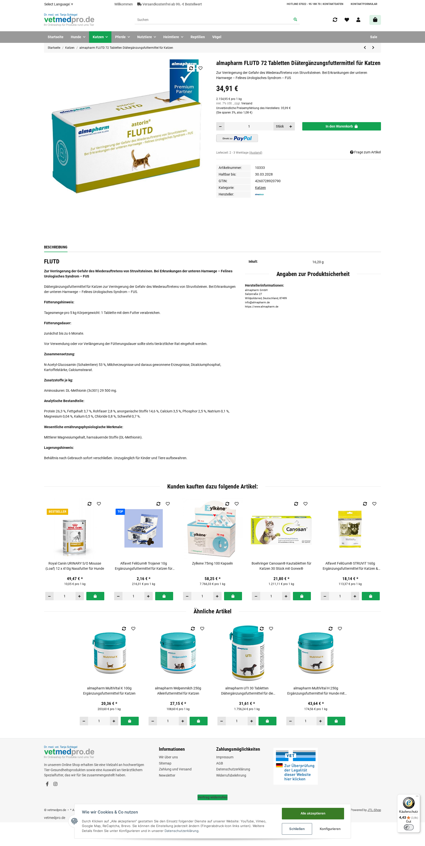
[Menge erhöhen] (291, 126)
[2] (237, 138)
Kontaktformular (364, 4)
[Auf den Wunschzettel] (200, 68)
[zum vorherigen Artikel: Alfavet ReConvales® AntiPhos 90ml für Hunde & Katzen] (365, 48)
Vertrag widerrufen (212, 797)
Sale (373, 37)
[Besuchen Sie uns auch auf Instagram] (55, 784)
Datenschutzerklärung (233, 769)
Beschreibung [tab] (55, 247)
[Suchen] (295, 20)
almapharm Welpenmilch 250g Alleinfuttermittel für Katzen (178, 690)
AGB (219, 763)
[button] (358, 19)
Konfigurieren (330, 829)
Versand (246, 103)
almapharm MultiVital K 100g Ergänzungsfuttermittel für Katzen (109, 690)
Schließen (297, 829)
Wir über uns (168, 757)
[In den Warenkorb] (95, 596)
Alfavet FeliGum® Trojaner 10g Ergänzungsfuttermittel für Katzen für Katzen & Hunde (143, 566)
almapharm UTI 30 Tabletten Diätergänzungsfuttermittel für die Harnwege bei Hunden (247, 691)
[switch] (409, 827)
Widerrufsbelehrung (231, 775)
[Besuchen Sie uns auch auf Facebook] (47, 784)
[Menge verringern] (220, 126)
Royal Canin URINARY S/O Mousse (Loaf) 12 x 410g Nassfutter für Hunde (75, 565)
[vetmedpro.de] (69, 20)
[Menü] (417, 797)
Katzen (260, 188)
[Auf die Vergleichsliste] (191, 68)
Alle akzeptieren (313, 813)
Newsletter (167, 775)
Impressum (224, 757)
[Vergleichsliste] (335, 19)
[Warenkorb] (375, 20)
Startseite (55, 37)
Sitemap (165, 763)
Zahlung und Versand (175, 769)
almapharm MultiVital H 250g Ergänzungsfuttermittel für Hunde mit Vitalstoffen (316, 691)
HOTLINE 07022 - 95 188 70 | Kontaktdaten (315, 4)
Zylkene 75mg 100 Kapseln (212, 563)
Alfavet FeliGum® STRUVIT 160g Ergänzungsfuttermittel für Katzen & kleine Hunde (350, 566)
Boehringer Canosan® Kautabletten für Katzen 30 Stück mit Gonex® (281, 565)
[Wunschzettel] (347, 19)
